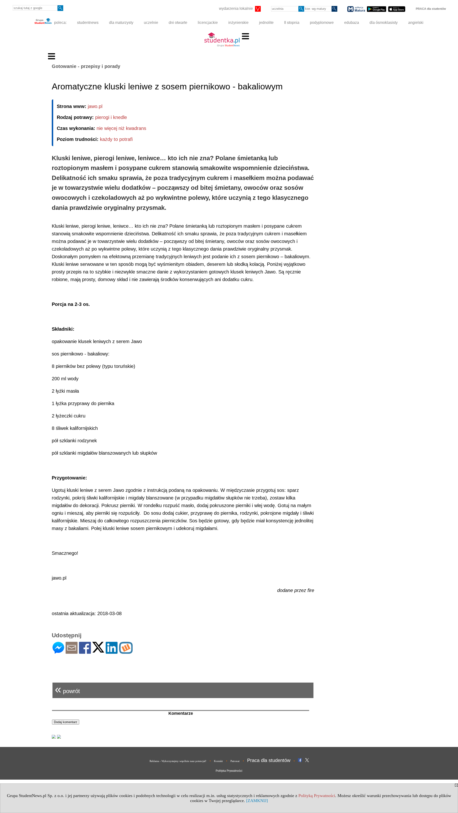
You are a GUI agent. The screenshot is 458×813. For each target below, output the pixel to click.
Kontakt (218, 761)
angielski (415, 23)
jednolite (266, 23)
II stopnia (291, 23)
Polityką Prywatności (316, 795)
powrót (67, 689)
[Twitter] (98, 650)
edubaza (351, 23)
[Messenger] (58, 651)
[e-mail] (72, 651)
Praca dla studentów (268, 760)
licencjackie (208, 23)
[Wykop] (126, 651)
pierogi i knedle (111, 117)
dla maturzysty (121, 23)
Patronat (234, 761)
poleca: (60, 23)
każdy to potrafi (116, 139)
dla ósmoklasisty (384, 23)
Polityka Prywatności (229, 770)
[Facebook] (85, 651)
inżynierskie (238, 23)
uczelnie (151, 23)
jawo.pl (95, 106)
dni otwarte (178, 23)
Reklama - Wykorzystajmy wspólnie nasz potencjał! (178, 761)
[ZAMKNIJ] (257, 800)
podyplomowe (322, 23)
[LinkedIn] (112, 651)
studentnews (88, 23)
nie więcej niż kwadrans (121, 128)
